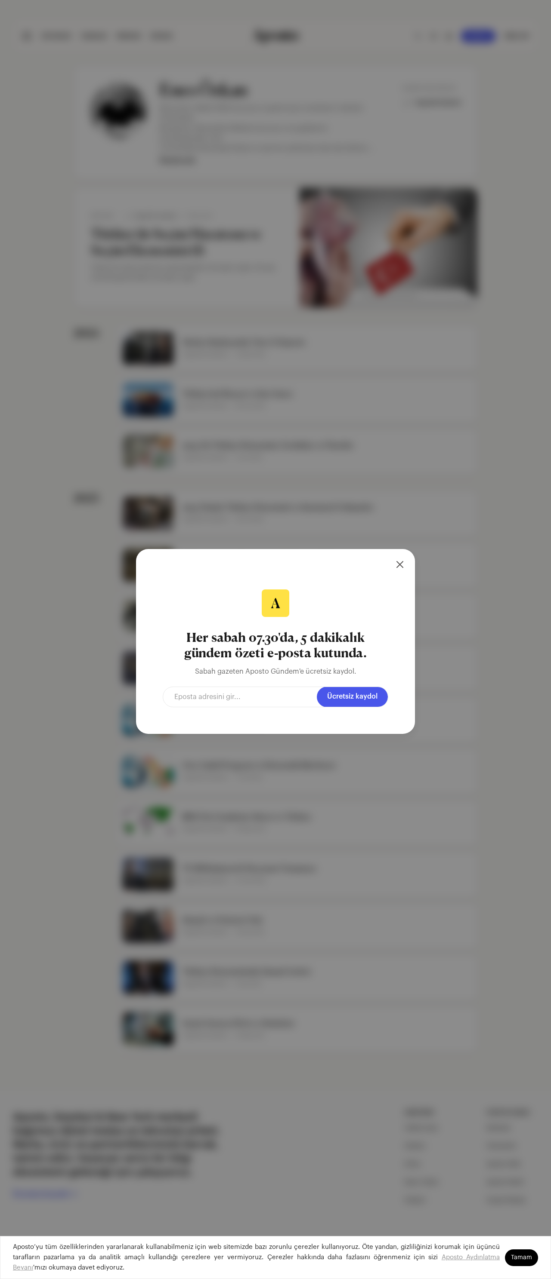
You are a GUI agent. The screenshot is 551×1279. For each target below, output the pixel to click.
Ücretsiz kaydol (352, 696)
